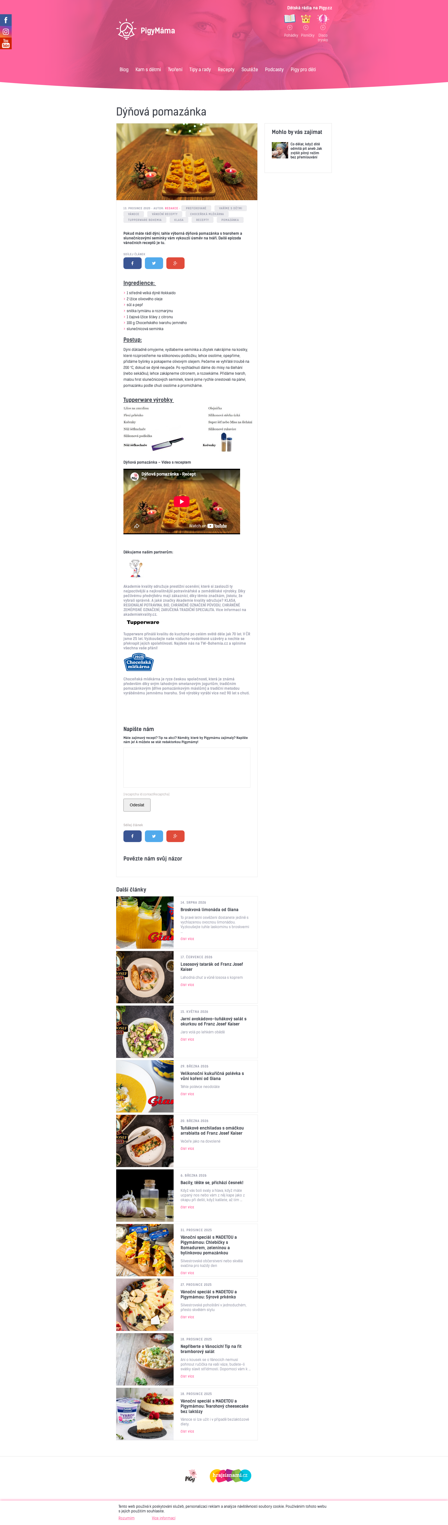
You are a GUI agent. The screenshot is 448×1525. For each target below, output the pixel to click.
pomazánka (230, 220)
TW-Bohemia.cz (214, 643)
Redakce (171, 208)
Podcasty (274, 69)
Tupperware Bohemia (145, 220)
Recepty (226, 69)
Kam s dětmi (148, 69)
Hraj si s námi (230, 1476)
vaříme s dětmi (230, 208)
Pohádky (289, 35)
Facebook (132, 263)
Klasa (179, 220)
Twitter (154, 263)
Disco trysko (323, 37)
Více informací (163, 1518)
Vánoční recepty (165, 214)
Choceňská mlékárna (207, 214)
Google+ (175, 263)
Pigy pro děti (303, 69)
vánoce (133, 214)
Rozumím (127, 1518)
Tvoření (175, 69)
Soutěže (250, 69)
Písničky (306, 35)
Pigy (191, 1476)
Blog (124, 69)
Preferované (196, 208)
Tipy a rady (200, 69)
